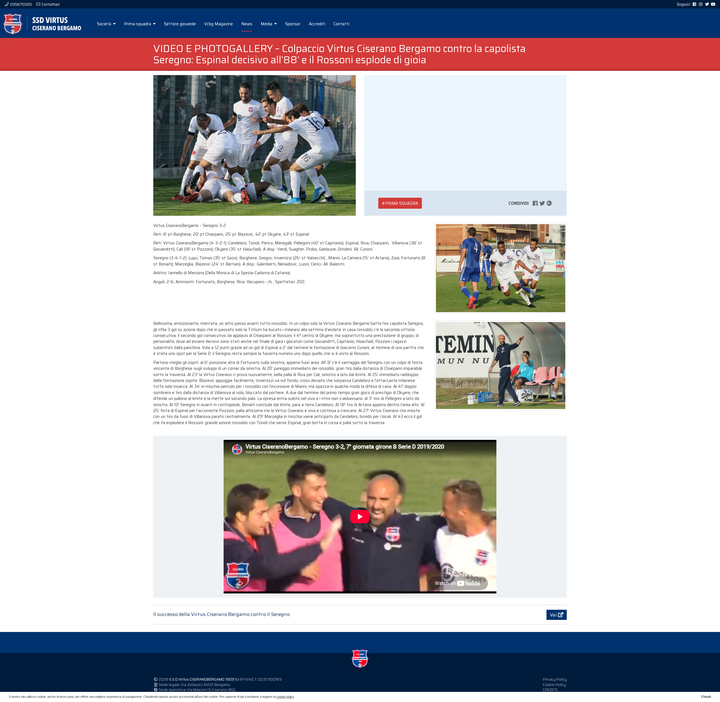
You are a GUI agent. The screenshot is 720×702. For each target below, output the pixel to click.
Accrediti (317, 24)
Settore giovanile (180, 24)
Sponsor (292, 24)
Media (267, 24)
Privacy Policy (555, 679)
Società (104, 24)
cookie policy (285, 696)
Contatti (341, 24)
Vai (554, 614)
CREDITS (550, 690)
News (246, 24)
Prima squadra (138, 24)
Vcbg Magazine (218, 24)
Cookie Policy (554, 685)
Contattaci (50, 4)
